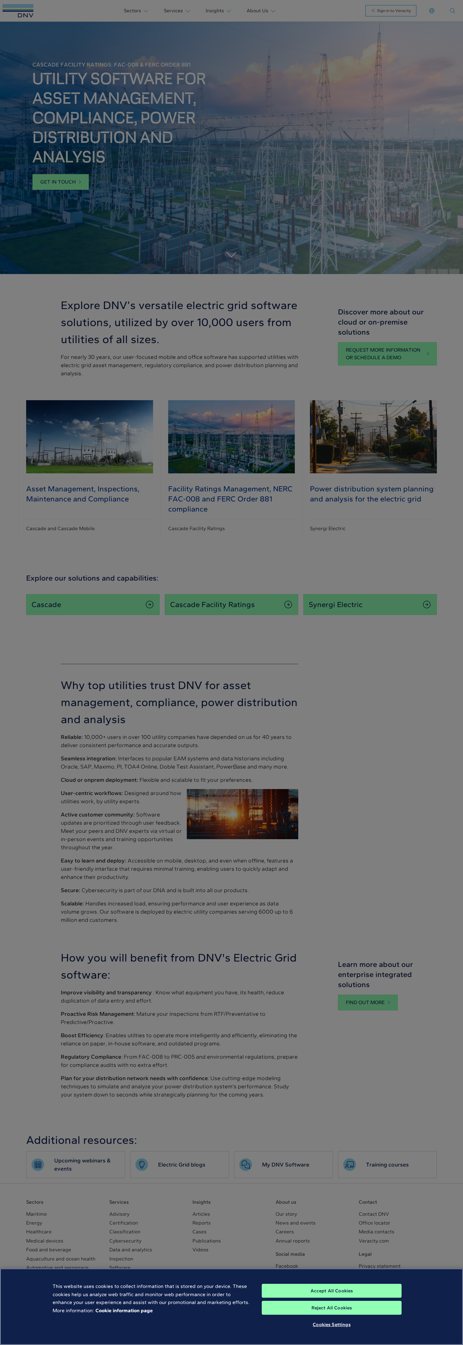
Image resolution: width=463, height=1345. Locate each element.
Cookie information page (124, 1310)
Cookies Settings (331, 1324)
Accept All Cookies (332, 1291)
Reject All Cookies (332, 1308)
